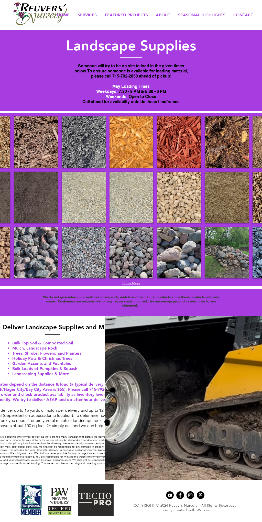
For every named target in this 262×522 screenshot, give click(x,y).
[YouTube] (170, 495)
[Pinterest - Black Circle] (200, 495)
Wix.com (203, 510)
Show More (131, 283)
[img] (36, 142)
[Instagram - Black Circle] (190, 495)
